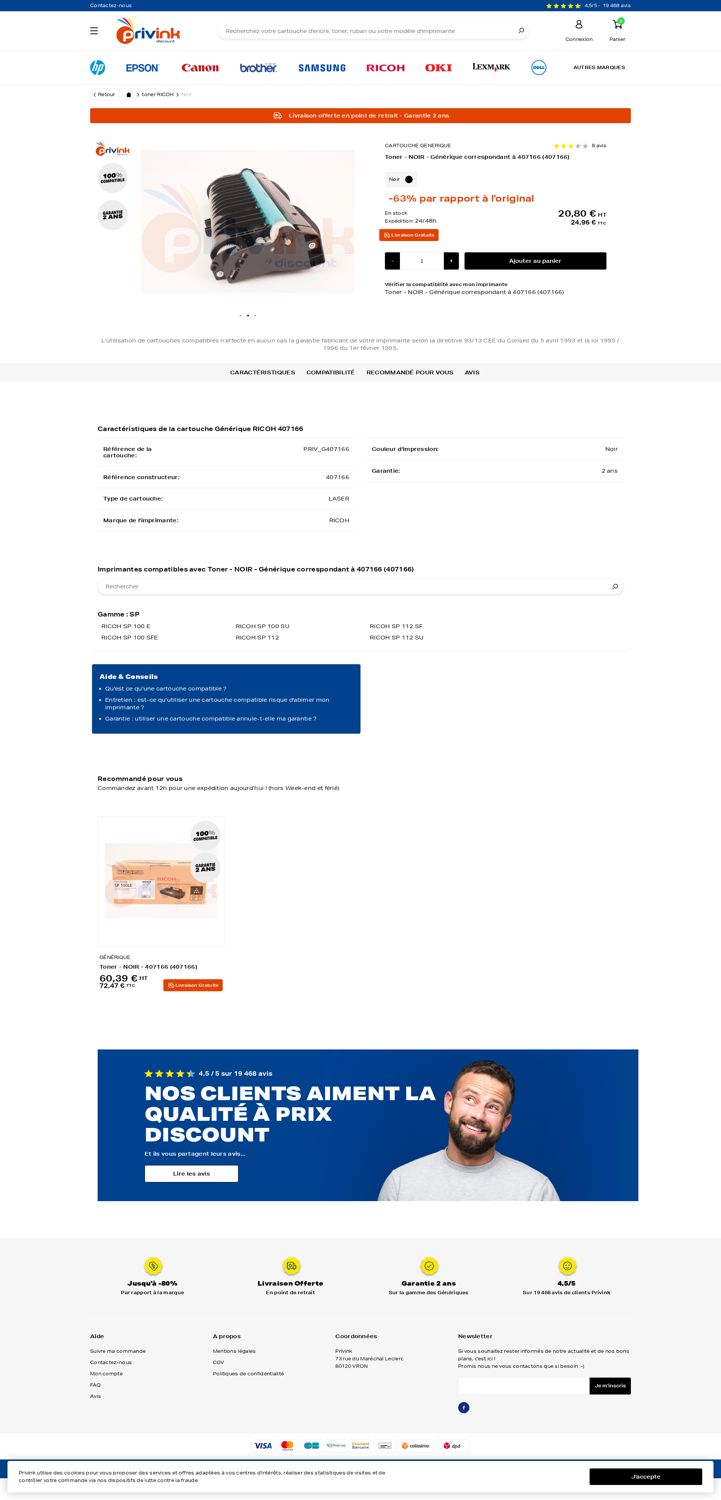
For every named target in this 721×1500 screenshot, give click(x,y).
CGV (219, 1362)
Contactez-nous (111, 5)
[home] (128, 94)
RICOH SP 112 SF (396, 626)
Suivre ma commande (118, 1351)
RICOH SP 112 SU (397, 637)
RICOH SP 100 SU (263, 626)
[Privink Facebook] (463, 1411)
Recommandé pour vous (410, 372)
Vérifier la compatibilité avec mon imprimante (474, 288)
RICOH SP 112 (257, 637)
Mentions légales (234, 1351)
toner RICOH (157, 94)
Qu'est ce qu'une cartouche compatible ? (166, 688)
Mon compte (106, 1373)
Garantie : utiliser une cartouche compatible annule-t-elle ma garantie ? (211, 718)
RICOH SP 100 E (125, 626)
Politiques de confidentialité (248, 1373)
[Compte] (579, 25)
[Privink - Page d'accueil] (156, 32)
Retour (106, 94)
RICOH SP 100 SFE (129, 637)
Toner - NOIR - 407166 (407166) (148, 966)
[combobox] (360, 586)
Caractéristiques (262, 372)
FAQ (95, 1385)
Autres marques (599, 67)
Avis (472, 372)
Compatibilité (330, 372)
